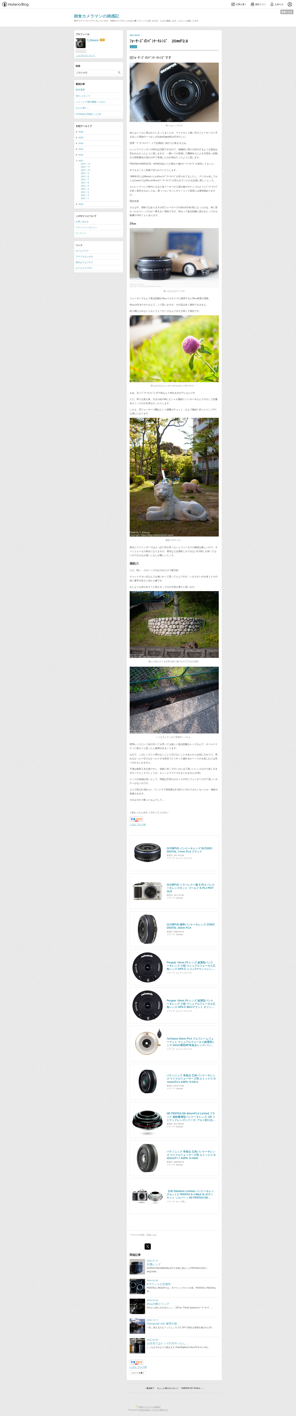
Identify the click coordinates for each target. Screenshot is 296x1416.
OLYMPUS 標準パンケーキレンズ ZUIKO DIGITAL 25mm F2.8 (191, 926)
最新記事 (80, 84)
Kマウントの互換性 (159, 1284)
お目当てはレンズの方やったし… (167, 1343)
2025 (80, 137)
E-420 (144, 789)
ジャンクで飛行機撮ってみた (91, 101)
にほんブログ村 (138, 824)
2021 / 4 (85, 188)
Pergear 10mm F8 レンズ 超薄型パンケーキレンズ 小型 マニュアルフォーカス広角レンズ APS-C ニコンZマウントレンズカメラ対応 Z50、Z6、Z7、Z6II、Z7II (191, 966)
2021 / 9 (85, 173)
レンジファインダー (140, 149)
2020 (80, 204)
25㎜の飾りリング (158, 1304)
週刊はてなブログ (84, 262)
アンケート (81, 233)
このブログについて (85, 55)
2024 (80, 143)
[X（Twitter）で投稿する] (148, 1246)
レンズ (133, 46)
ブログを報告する (160, 1409)
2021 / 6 (85, 182)
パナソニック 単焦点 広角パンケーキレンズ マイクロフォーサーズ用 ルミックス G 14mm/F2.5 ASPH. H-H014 (191, 1079)
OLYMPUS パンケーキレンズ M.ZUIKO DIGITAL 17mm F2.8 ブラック (189, 850)
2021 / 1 (85, 198)
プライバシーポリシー (86, 227)
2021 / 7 (85, 179)
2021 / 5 (85, 185)
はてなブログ (82, 250)
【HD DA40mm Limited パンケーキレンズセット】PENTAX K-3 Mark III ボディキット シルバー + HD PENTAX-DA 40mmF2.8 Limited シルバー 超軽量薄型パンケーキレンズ (190, 1194)
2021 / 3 (85, 192)
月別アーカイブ (84, 126)
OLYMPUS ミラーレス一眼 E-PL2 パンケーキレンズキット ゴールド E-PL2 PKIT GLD (191, 888)
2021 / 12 (85, 163)
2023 (80, 149)
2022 (80, 154)
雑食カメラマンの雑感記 (96, 16)
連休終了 (150, 1388)
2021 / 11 (85, 166)
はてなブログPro (84, 267)
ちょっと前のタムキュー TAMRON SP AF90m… (180, 1388)
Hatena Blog (144, 1409)
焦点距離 (192, 211)
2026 (80, 131)
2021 (80, 160)
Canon (137, 180)
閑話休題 (134, 200)
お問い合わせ (82, 221)
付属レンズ (154, 1264)
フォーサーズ (206, 132)
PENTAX (134, 163)
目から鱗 (152, 580)
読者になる (287, 11)
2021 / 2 (85, 195)
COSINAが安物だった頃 (88, 114)
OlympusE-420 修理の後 (162, 1323)
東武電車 (80, 89)
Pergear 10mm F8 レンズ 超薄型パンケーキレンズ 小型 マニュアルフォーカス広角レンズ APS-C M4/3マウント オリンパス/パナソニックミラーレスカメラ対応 (191, 1004)
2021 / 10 (85, 169)
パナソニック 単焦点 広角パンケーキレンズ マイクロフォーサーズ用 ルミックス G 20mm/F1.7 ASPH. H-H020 (191, 1155)
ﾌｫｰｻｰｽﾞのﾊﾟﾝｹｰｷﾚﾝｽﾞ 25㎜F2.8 (159, 41)
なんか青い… (83, 107)
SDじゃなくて (83, 95)
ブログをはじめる (84, 256)
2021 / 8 (85, 176)
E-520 (200, 551)
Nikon (147, 176)
